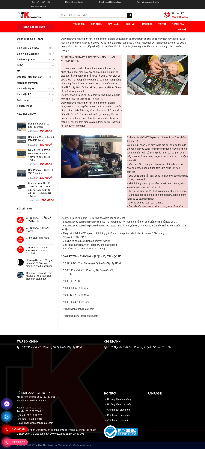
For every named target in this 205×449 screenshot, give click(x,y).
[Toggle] (53, 48)
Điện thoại (23, 100)
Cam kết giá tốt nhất (41, 2)
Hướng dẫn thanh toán (119, 404)
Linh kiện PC (24, 94)
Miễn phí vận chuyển (74, 2)
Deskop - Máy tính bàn (29, 77)
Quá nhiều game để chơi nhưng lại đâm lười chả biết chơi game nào (39, 276)
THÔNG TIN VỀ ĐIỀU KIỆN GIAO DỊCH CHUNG (38, 250)
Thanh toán (178, 24)
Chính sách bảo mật (117, 420)
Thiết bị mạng (24, 106)
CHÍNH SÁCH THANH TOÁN (38, 229)
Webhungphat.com (82, 445)
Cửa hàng (113, 24)
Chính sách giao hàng (37, 238)
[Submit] (129, 15)
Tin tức (162, 24)
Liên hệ (182, 30)
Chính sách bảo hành (118, 415)
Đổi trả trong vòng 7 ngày (148, 2)
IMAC (20, 65)
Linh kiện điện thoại (28, 48)
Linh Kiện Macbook (28, 54)
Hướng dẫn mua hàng (119, 399)
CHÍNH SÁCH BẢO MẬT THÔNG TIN (39, 219)
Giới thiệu (96, 24)
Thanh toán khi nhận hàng (110, 2)
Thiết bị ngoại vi (26, 59)
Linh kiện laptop (26, 88)
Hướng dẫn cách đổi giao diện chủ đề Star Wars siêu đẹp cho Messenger (39, 263)
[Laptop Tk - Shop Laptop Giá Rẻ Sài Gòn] (35, 15)
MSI (19, 71)
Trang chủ (79, 24)
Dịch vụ (130, 24)
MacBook (147, 24)
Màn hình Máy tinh (27, 83)
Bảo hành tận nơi (38, 7)
